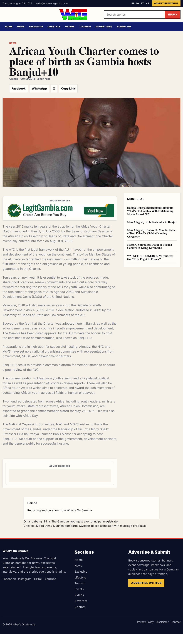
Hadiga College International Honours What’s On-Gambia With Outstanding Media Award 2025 (150, 211)
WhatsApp (39, 88)
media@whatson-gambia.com (51, 3)
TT (142, 3)
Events (79, 589)
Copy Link (68, 88)
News (20, 26)
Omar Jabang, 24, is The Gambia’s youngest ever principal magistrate (71, 521)
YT (147, 3)
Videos (70, 26)
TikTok (38, 579)
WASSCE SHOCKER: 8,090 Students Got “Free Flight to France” (150, 257)
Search (172, 14)
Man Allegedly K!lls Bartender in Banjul (151, 222)
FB (133, 3)
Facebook (19, 88)
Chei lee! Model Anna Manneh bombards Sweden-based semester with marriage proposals (85, 525)
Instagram (24, 579)
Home (8, 26)
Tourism (85, 26)
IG (137, 3)
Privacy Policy (145, 622)
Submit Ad (124, 26)
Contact (80, 607)
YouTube (50, 579)
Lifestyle (54, 26)
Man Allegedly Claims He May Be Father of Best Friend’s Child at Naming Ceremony (152, 233)
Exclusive (36, 26)
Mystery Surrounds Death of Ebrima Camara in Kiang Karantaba (149, 246)
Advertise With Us (166, 3)
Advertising (103, 26)
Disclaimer (162, 622)
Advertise (81, 601)
